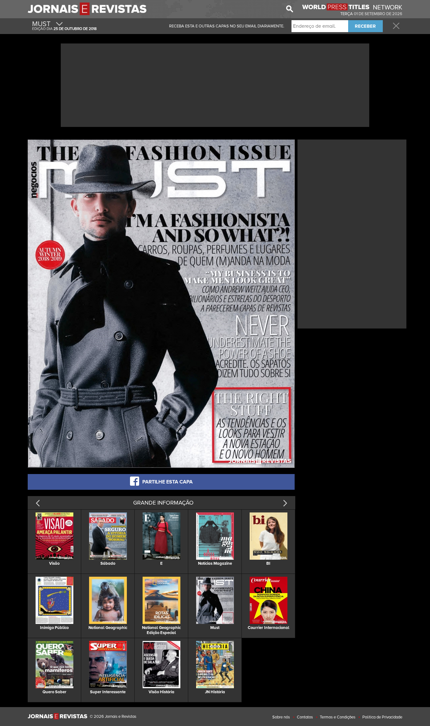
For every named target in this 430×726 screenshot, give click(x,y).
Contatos (305, 717)
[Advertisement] (215, 84)
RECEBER (365, 26)
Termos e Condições (337, 717)
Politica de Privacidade (382, 717)
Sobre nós (281, 717)
